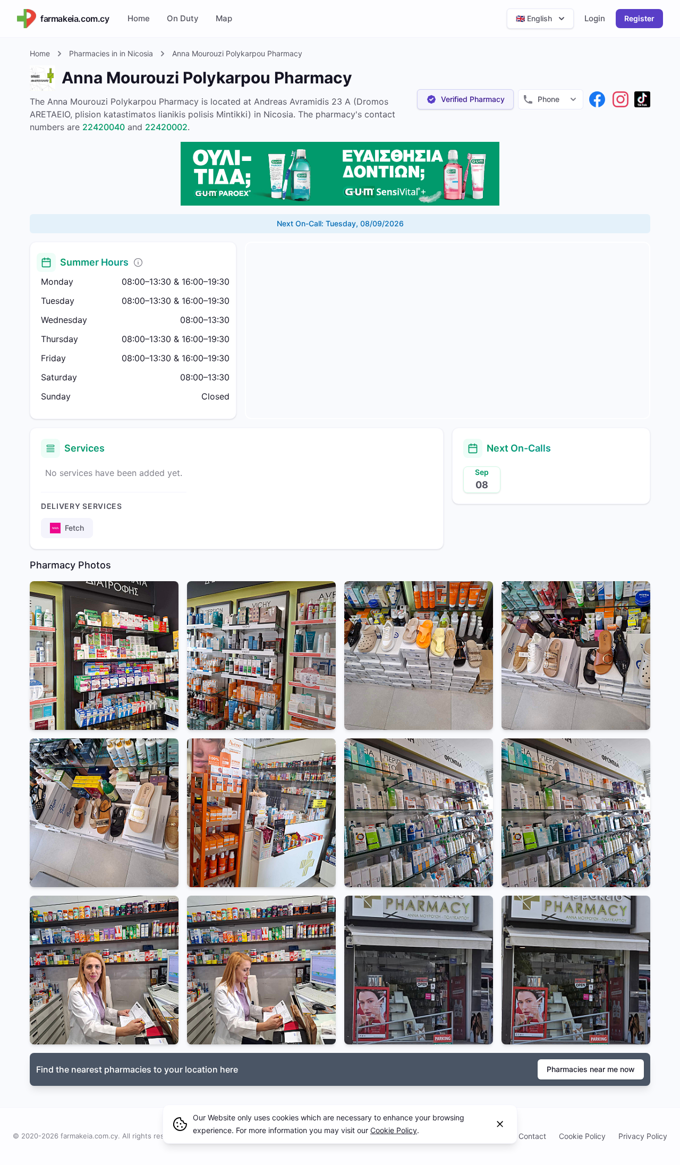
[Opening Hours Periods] (138, 262)
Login (594, 18)
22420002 (166, 127)
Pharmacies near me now (591, 1069)
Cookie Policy (582, 1136)
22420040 (103, 127)
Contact (532, 1136)
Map (224, 18)
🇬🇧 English (534, 18)
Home (139, 18)
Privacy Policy (642, 1136)
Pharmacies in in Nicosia (111, 53)
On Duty (183, 18)
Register (639, 18)
